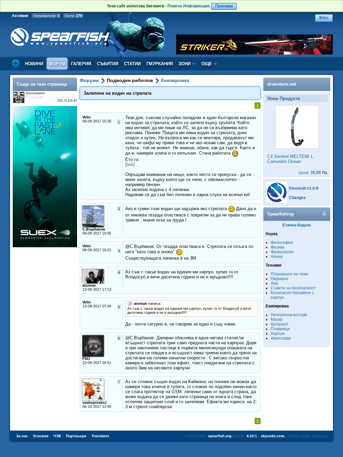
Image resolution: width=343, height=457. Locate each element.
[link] (130, 164)
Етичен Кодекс (297, 225)
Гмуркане (279, 278)
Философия (282, 242)
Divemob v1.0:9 (304, 188)
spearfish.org (219, 436)
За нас (22, 436)
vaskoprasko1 (94, 402)
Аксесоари (281, 338)
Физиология (282, 252)
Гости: (73, 16)
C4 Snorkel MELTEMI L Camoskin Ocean (290, 159)
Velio (86, 117)
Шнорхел (279, 324)
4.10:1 (252, 436)
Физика (277, 247)
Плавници (280, 329)
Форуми (89, 80)
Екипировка (175, 80)
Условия (40, 436)
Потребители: (46, 16)
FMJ (86, 359)
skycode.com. (273, 436)
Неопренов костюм (289, 314)
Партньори (76, 436)
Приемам (224, 6)
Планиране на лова (289, 274)
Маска (276, 319)
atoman (89, 285)
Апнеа (277, 256)
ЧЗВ (57, 436)
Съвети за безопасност (293, 288)
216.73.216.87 (67, 100)
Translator (100, 436)
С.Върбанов (93, 229)
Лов (274, 283)
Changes (297, 197)
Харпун (278, 333)
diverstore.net (281, 84)
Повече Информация (188, 6)
